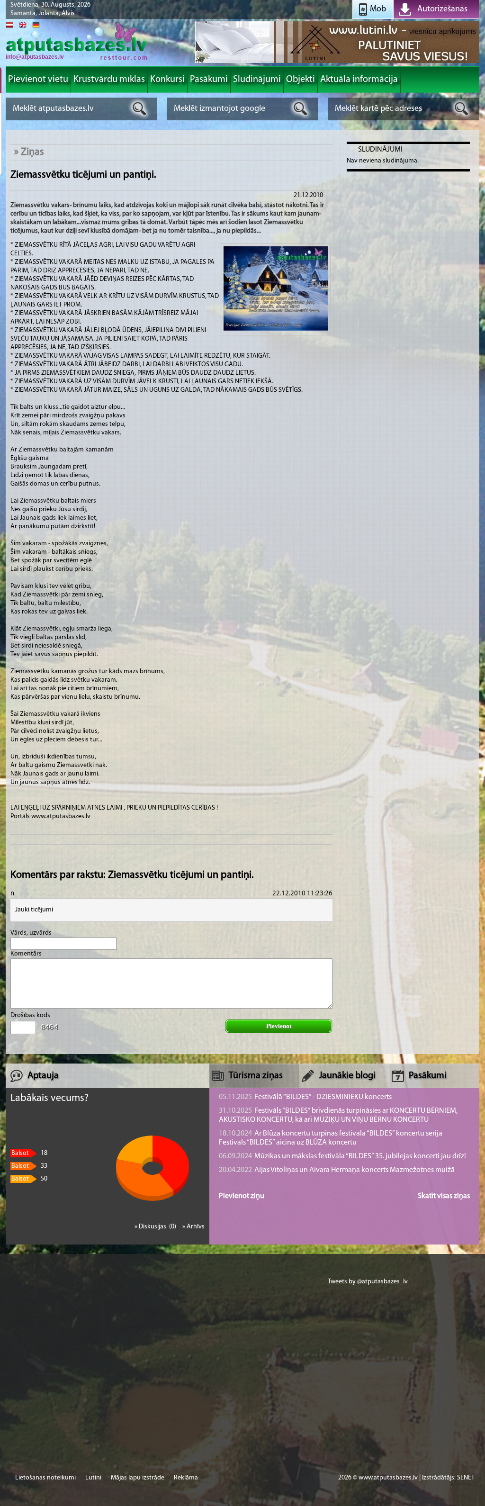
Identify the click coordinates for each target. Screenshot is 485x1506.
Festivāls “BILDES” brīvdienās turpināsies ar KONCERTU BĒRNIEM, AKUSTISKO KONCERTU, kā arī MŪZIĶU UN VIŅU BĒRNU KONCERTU (338, 1115)
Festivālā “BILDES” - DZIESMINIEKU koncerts (305, 1097)
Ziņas (32, 152)
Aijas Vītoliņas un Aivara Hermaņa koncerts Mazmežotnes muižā (337, 1170)
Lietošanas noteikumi (45, 1477)
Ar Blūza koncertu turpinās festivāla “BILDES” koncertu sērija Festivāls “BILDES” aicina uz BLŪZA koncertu (330, 1138)
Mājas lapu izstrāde (137, 1477)
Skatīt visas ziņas (444, 1196)
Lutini (93, 1477)
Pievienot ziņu (241, 1196)
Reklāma (186, 1477)
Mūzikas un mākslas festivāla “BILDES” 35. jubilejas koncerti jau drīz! (342, 1156)
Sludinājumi (380, 149)
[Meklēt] (139, 109)
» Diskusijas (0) (156, 1226)
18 (29, 1153)
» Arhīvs (193, 1226)
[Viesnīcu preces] (337, 62)
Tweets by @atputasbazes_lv (368, 1281)
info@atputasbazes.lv (35, 57)
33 (29, 1166)
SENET (466, 1477)
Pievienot (278, 1025)
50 (29, 1178)
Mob (378, 9)
